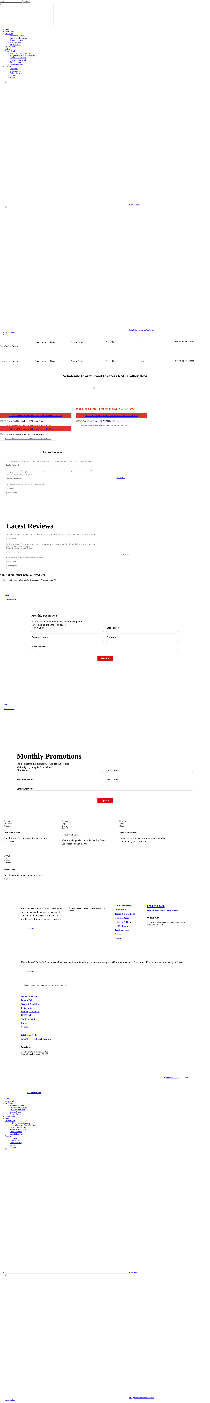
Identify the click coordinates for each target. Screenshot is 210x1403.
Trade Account (122, 930)
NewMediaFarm (172, 1078)
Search (26, 1)
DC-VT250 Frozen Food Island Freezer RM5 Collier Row (35, 429)
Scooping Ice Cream (17, 1110)
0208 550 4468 (127, 470)
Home (7, 1099)
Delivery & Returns (124, 922)
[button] (28, 425)
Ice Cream (9, 1103)
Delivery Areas (122, 918)
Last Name (112, 628)
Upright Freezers (16, 1134)
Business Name (40, 637)
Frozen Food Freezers (18, 1127)
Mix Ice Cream (15, 1112)
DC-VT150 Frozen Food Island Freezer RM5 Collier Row (35, 415)
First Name (37, 628)
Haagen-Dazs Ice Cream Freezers (22, 1125)
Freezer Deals (10, 1121)
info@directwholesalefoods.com (162, 910)
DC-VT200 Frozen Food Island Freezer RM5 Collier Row (111, 415)
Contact (119, 938)
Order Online (10, 1400)
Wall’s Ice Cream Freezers (20, 1123)
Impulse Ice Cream (17, 1105)
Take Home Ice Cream (18, 1108)
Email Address (39, 646)
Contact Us (14, 1138)
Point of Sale (121, 909)
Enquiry (13, 1147)
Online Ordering (123, 905)
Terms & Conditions (125, 914)
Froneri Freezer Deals (18, 1129)
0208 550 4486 (156, 906)
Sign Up (105, 658)
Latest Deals (9, 1101)
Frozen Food (10, 1116)
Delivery (8, 1118)
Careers (118, 934)
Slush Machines (16, 1132)
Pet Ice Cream (15, 1114)
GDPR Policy (121, 926)
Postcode (112, 637)
